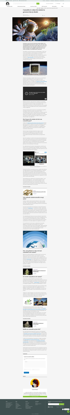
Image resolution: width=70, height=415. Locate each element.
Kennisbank (52, 0)
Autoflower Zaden (33, 6)
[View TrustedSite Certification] (50, 410)
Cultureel (34, 190)
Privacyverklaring (28, 407)
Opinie (17, 407)
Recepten (17, 406)
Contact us (27, 403)
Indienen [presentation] (61, 404)
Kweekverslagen (35, 269)
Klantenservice (57, 0)
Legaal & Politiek (18, 405)
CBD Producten (44, 6)
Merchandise (54, 6)
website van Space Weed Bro (41, 81)
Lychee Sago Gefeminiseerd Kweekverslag (38, 324)
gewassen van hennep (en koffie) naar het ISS (32, 333)
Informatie (37, 401)
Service (27, 401)
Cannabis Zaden (9, 6)
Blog (62, 6)
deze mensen (36, 282)
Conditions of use (28, 408)
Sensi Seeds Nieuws (19, 408)
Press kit (36, 404)
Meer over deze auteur (35, 396)
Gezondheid (17, 404)
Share (44, 15)
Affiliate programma (38, 403)
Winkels (27, 404)
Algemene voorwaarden (29, 406)
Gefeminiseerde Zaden (21, 6)
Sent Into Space (30, 57)
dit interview (29, 259)
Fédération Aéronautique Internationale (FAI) (35, 122)
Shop (6, 401)
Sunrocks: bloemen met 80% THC (39, 191)
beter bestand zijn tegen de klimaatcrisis (31, 339)
